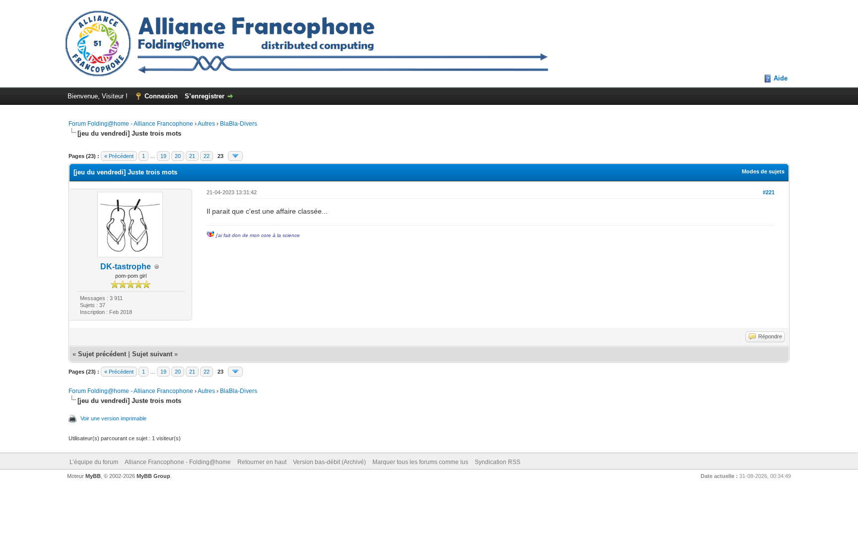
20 (178, 156)
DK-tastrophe (125, 266)
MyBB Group (153, 476)
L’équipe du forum (94, 462)
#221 (769, 192)
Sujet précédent (102, 354)
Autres (206, 123)
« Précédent (119, 156)
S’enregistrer (204, 96)
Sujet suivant (152, 354)
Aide (780, 78)
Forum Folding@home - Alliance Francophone (131, 123)
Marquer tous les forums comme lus (420, 462)
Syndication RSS (497, 462)
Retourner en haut (261, 462)
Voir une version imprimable (113, 418)
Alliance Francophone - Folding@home (178, 462)
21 (192, 156)
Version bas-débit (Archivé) (329, 462)
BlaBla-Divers (238, 123)
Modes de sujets (763, 171)
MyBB (93, 476)
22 (207, 156)
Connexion (161, 96)
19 (163, 156)
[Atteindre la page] (235, 156)
